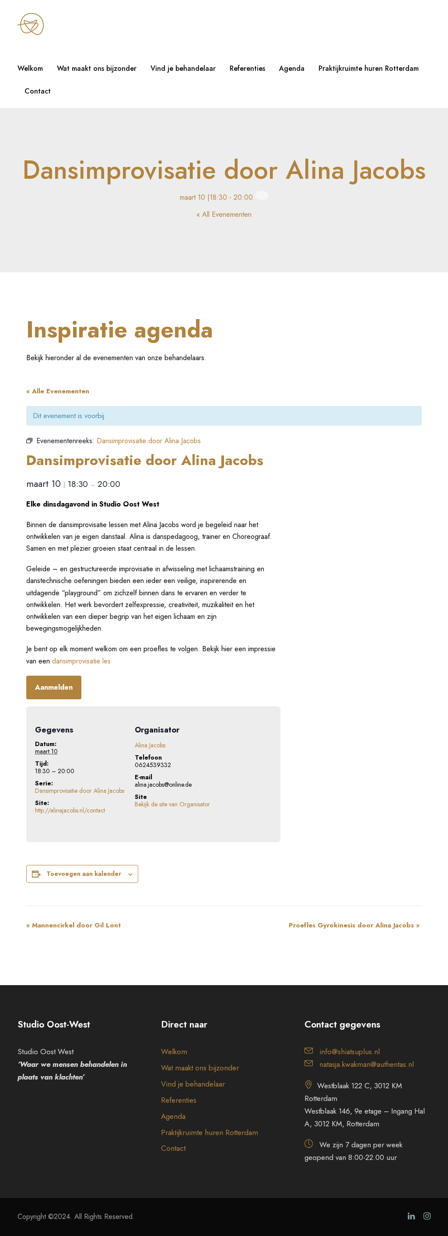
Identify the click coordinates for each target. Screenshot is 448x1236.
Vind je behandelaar (183, 68)
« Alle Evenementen (57, 391)
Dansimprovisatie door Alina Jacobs (79, 790)
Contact (37, 91)
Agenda (291, 68)
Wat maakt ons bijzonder (96, 68)
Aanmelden (54, 687)
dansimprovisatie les (81, 661)
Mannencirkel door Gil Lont (73, 925)
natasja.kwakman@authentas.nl (366, 1064)
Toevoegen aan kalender (83, 873)
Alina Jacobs (150, 745)
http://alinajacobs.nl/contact (70, 810)
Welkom (30, 68)
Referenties (247, 68)
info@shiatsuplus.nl (349, 1051)
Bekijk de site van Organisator (172, 804)
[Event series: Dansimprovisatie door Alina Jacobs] (262, 195)
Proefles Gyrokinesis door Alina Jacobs (354, 925)
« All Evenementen (224, 214)
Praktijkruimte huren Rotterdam (368, 68)
